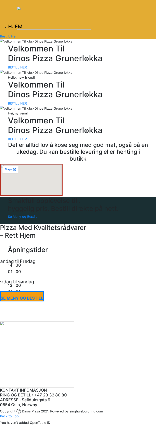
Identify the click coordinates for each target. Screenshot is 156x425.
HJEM (15, 26)
